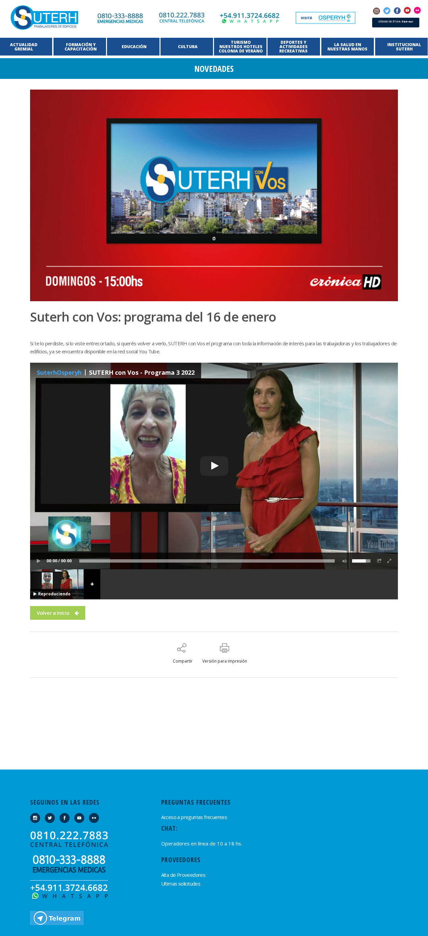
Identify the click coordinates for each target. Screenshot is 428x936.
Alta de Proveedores (183, 874)
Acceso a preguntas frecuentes (194, 817)
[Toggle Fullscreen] (390, 561)
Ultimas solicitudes (181, 883)
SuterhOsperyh (59, 372)
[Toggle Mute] (343, 561)
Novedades (214, 68)
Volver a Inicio (53, 612)
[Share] (379, 561)
